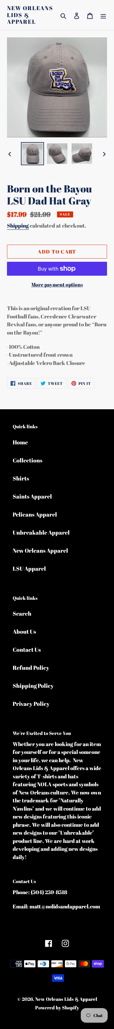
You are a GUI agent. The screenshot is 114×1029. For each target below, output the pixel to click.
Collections (27, 460)
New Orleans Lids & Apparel (30, 15)
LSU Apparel (29, 568)
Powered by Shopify (57, 1007)
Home (20, 442)
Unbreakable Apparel (41, 532)
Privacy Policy (31, 703)
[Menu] (103, 15)
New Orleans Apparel (40, 550)
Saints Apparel (32, 496)
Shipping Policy (33, 685)
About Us (24, 631)
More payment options (57, 284)
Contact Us (27, 649)
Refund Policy (31, 667)
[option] (32, 154)
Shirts (21, 478)
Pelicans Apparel (35, 514)
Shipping (18, 225)
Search (22, 613)
